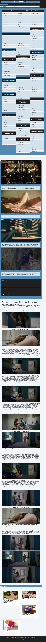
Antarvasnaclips (21, 73)
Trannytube (20, 111)
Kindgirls (19, 91)
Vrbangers (5, 122)
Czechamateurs (35, 42)
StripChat (5, 15)
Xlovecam (5, 28)
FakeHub (33, 36)
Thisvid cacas (34, 15)
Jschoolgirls (34, 145)
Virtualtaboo (6, 126)
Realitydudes (20, 149)
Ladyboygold (20, 118)
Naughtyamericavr (7, 120)
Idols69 (33, 142)
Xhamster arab (6, 99)
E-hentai (33, 68)
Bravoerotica (20, 87)
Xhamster (19, 17)
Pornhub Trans (20, 107)
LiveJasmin (6, 24)
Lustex (33, 108)
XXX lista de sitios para (6, 283)
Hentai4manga (34, 72)
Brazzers (33, 47)
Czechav (33, 40)
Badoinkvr (5, 117)
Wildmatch (6, 64)
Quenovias (34, 85)
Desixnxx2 (20, 64)
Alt (4, 69)
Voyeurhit (33, 87)
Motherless (6, 108)
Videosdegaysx (20, 142)
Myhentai (33, 70)
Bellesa (5, 87)
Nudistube (34, 82)
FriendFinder (6, 62)
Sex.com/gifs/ (20, 132)
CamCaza (5, 13)
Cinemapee (34, 24)
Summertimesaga (21, 45)
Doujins (33, 64)
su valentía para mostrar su (11, 348)
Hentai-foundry (34, 55)
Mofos (33, 34)
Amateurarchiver (35, 89)
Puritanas (5, 142)
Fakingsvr (5, 128)
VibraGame (6, 22)
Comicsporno (6, 45)
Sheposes (19, 93)
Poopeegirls (34, 17)
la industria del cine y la (10, 385)
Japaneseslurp (34, 151)
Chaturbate (6, 26)
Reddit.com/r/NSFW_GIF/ (22, 135)
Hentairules (34, 59)
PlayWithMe (6, 20)
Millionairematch (7, 71)
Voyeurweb (34, 93)
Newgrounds (20, 47)
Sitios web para (4, 280)
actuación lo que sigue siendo (7, 353)
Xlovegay (5, 31)
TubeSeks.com (20, 15)
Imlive (5, 17)
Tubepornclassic (7, 53)
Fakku (33, 61)
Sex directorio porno (5, 294)
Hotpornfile (34, 112)
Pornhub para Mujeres (8, 83)
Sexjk (5, 103)
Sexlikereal (6, 124)
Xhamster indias (21, 60)
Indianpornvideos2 (21, 66)
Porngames (20, 54)
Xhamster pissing (35, 13)
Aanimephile (34, 57)
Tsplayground (20, 116)
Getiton (5, 73)
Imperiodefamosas (21, 96)
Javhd (33, 136)
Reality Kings (34, 32)
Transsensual (20, 122)
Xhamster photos (21, 89)
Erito (33, 147)
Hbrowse (5, 36)
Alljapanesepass (35, 140)
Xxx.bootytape (34, 101)
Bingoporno (6, 140)
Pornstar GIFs (20, 128)
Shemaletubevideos (21, 109)
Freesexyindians (21, 68)
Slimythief (6, 43)
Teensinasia (20, 82)
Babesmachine (20, 85)
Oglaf (5, 38)
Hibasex (5, 110)
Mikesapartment (35, 45)
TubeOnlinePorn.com (21, 20)
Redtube (19, 22)
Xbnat (5, 105)
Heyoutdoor (34, 149)
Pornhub (19, 26)
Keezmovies (20, 31)
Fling (4, 66)
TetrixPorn (20, 13)
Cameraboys (6, 89)
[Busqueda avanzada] (39, 6)
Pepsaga (5, 41)
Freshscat (33, 22)
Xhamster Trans (21, 105)
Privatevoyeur (34, 91)
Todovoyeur (34, 80)
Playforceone (20, 43)
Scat (32, 20)
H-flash (19, 49)
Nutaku (19, 36)
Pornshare (33, 110)
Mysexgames (20, 52)
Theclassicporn (6, 55)
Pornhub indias (20, 62)
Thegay (19, 146)
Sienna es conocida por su (16, 306)
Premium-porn (34, 38)
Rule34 (33, 66)
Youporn (19, 24)
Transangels (20, 120)
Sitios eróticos (4, 291)
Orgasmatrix (6, 138)
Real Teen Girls (34, 78)
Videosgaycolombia (21, 144)
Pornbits (33, 103)
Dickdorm (19, 151)
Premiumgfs (34, 49)
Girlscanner (34, 106)
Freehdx (19, 70)
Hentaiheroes (20, 38)
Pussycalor (20, 98)
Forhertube (6, 85)
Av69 (33, 138)
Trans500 (19, 114)
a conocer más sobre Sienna (18, 311)
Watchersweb (34, 95)
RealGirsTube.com (21, 28)
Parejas (33, 124)
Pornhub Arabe (6, 97)
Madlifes (33, 126)
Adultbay (33, 114)
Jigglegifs (19, 130)
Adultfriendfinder (7, 75)
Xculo (19, 80)
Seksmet (5, 136)
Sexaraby (5, 101)
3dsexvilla (20, 41)
